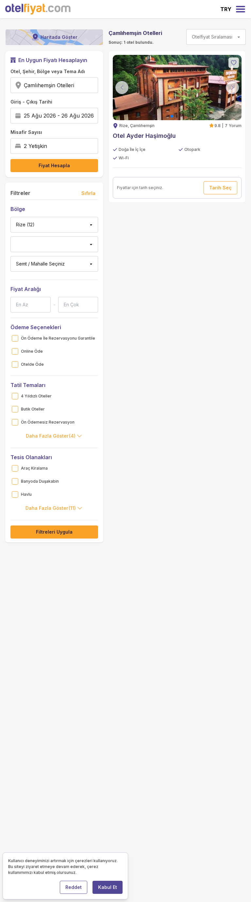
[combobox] (76, 85)
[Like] (233, 62)
